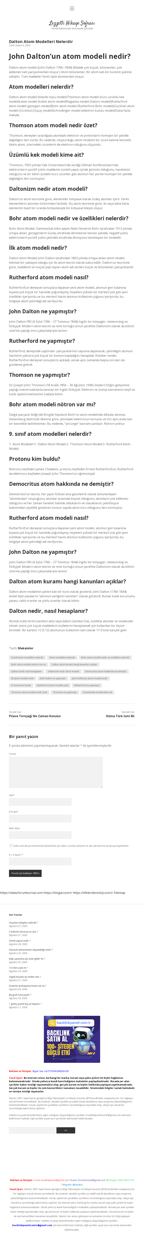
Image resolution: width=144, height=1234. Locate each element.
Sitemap (119, 893)
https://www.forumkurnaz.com (21, 893)
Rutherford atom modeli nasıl (52, 685)
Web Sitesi (14, 828)
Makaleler (25, 648)
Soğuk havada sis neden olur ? (25, 976)
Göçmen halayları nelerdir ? (23, 922)
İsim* (12, 795)
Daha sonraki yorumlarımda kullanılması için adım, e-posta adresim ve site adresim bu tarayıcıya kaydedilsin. (71, 845)
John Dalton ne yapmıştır (53, 678)
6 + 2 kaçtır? (16, 854)
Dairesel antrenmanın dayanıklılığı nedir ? (30, 949)
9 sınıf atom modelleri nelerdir (27, 657)
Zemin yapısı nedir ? (19, 940)
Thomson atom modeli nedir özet (29, 692)
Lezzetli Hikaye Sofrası (72, 23)
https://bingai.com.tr (58, 893)
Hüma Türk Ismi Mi (120, 716)
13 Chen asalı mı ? (18, 967)
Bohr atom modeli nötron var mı (28, 664)
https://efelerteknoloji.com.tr (93, 893)
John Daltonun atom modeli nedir (89, 678)
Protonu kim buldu (21, 685)
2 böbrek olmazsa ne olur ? (23, 931)
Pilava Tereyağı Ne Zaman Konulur (35, 716)
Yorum (12, 754)
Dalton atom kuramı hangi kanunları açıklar (74, 664)
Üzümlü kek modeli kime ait (97, 692)
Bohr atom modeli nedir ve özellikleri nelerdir (105, 657)
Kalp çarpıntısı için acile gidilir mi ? (27, 958)
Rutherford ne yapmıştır (87, 685)
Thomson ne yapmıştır (65, 692)
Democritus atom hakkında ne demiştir (105, 671)
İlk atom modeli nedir (22, 678)
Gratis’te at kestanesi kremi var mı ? (27, 985)
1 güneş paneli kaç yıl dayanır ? (25, 1003)
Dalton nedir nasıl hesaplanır (26, 671)
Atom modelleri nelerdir (62, 657)
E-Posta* (13, 811)
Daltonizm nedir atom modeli (63, 671)
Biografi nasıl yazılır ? (20, 994)
